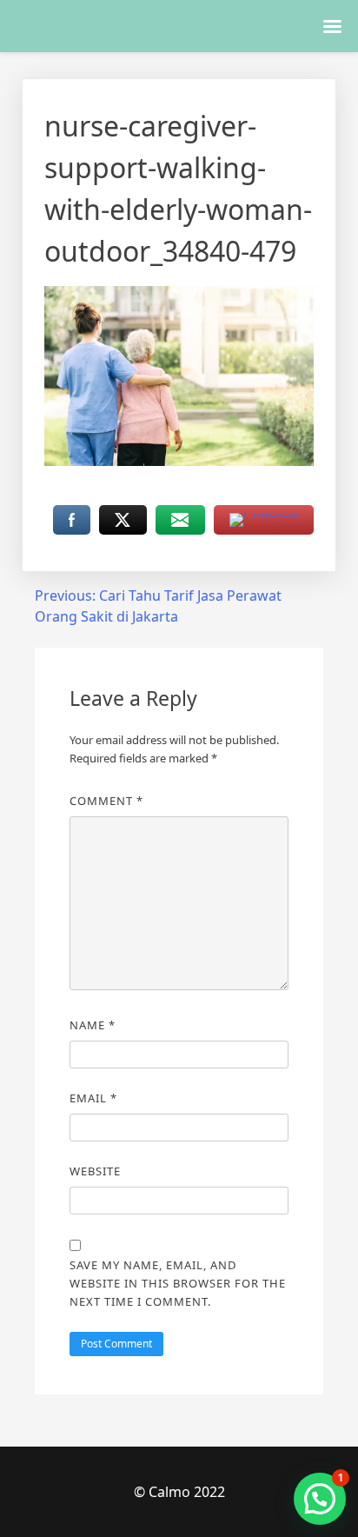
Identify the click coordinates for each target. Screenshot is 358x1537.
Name (93, 1025)
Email (93, 1098)
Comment (106, 800)
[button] (320, 1499)
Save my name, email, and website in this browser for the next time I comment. (178, 1283)
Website (95, 1171)
